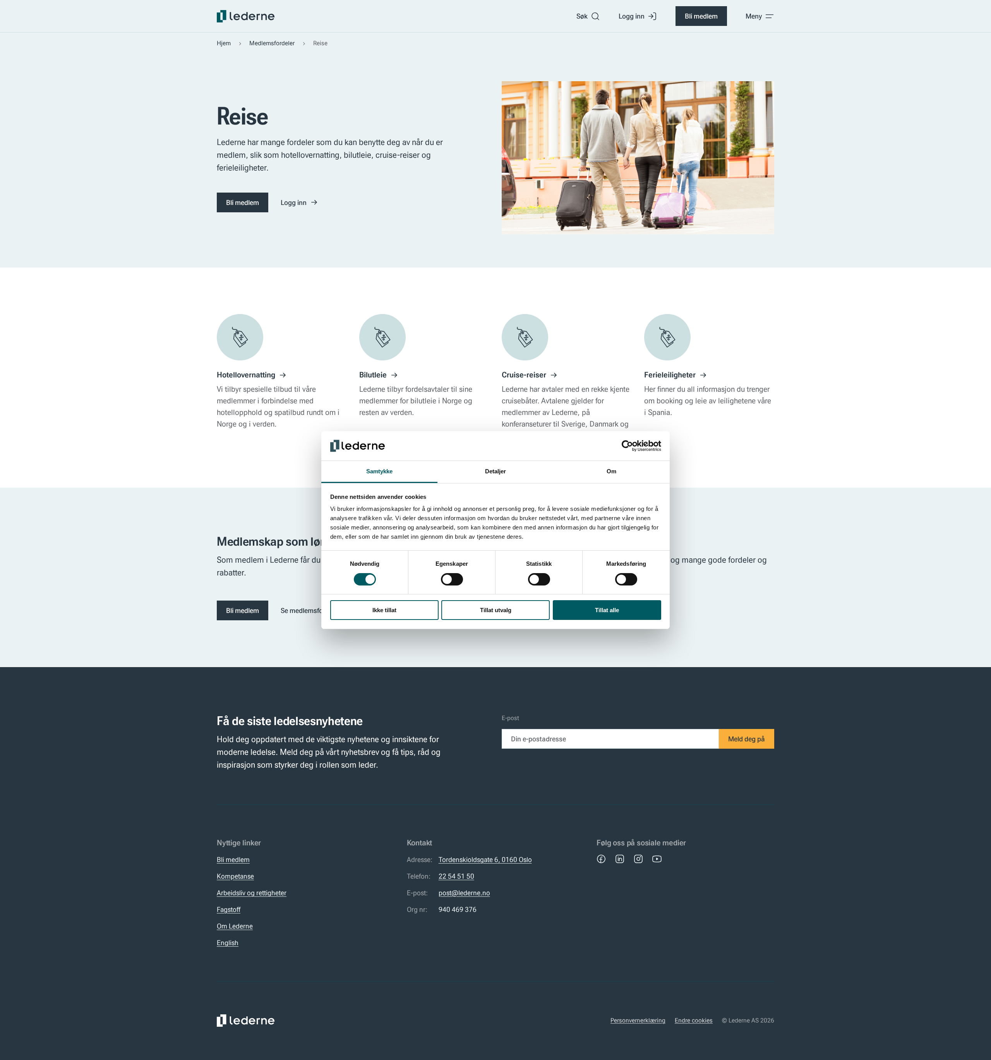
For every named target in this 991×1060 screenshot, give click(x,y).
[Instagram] (638, 859)
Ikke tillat (384, 610)
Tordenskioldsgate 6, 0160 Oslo (485, 859)
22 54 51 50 (456, 876)
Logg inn (632, 16)
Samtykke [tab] (379, 471)
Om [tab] (611, 471)
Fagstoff (228, 909)
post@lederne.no (464, 893)
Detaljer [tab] (495, 471)
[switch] (452, 579)
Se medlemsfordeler (310, 610)
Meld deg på (746, 739)
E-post (510, 718)
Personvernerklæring (637, 1020)
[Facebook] (601, 859)
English (227, 943)
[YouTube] (657, 859)
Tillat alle (607, 610)
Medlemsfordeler (272, 43)
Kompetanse (235, 876)
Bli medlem (701, 16)
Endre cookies (694, 1020)
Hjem (224, 43)
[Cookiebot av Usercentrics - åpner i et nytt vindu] (627, 446)
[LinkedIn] (619, 859)
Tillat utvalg (495, 610)
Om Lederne (235, 926)
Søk (582, 16)
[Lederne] (245, 16)
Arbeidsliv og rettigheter (251, 893)
